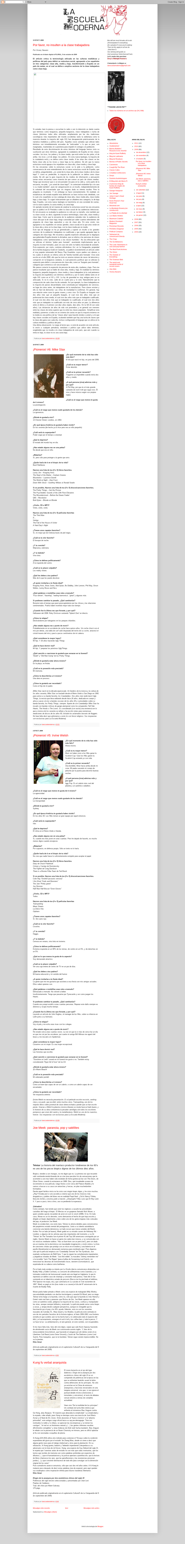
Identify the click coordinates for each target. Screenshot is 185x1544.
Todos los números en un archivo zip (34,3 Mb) (126, 111)
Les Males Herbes (116, 216)
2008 (136, 219)
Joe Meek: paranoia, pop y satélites (56, 1127)
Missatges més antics (91, 1508)
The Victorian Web (116, 260)
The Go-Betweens (116, 242)
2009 (136, 149)
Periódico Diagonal (116, 229)
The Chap (113, 239)
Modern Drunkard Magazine (115, 222)
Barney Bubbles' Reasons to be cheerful (117, 150)
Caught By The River (117, 167)
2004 (136, 232)
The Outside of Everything (114, 256)
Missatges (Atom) (50, 1512)
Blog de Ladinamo (116, 156)
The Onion (113, 252)
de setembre (141, 190)
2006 (136, 226)
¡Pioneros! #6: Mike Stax (49, 349)
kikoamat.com (114, 206)
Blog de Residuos (116, 159)
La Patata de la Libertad (118, 213)
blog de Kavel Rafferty (117, 153)
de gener (139, 215)
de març (139, 209)
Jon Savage (113, 193)
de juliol (139, 196)
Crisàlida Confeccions (117, 173)
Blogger (100, 1526)
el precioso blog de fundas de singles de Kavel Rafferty (117, 186)
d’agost (139, 193)
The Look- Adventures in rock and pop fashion (118, 246)
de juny (139, 199)
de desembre (141, 152)
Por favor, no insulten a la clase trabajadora (61, 45)
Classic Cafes (114, 170)
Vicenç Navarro (115, 272)
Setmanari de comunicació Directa (116, 235)
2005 (136, 229)
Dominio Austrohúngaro (118, 178)
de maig (139, 203)
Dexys (111, 176)
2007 (136, 222)
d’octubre (140, 159)
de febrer (139, 212)
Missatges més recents (41, 1508)
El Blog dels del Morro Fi (118, 181)
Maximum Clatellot (116, 219)
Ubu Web (112, 269)
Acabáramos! (114, 146)
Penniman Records (116, 226)
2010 (136, 146)
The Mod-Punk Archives (118, 249)
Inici (66, 1508)
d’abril (138, 206)
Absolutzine (113, 143)
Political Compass (116, 232)
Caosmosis (113, 165)
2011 (136, 143)
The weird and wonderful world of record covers (116, 264)
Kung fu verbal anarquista (49, 1362)
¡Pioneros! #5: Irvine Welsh (50, 735)
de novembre (141, 155)
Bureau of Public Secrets (118, 162)
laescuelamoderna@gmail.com (118, 66)
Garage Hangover (116, 191)
